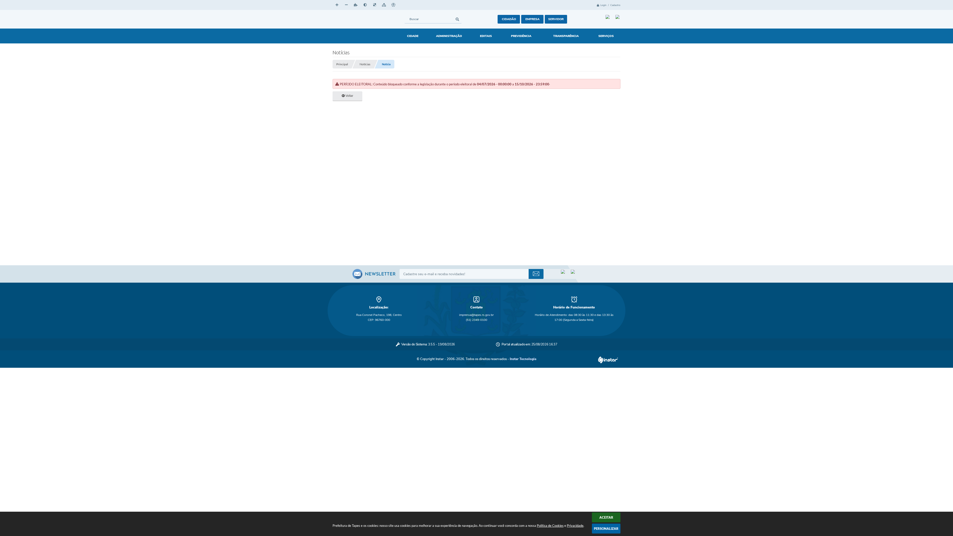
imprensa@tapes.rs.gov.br (476, 315)
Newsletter (380, 274)
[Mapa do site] (384, 5)
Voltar (349, 96)
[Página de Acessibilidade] (393, 5)
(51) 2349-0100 (476, 320)
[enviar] (536, 274)
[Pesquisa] (457, 19)
